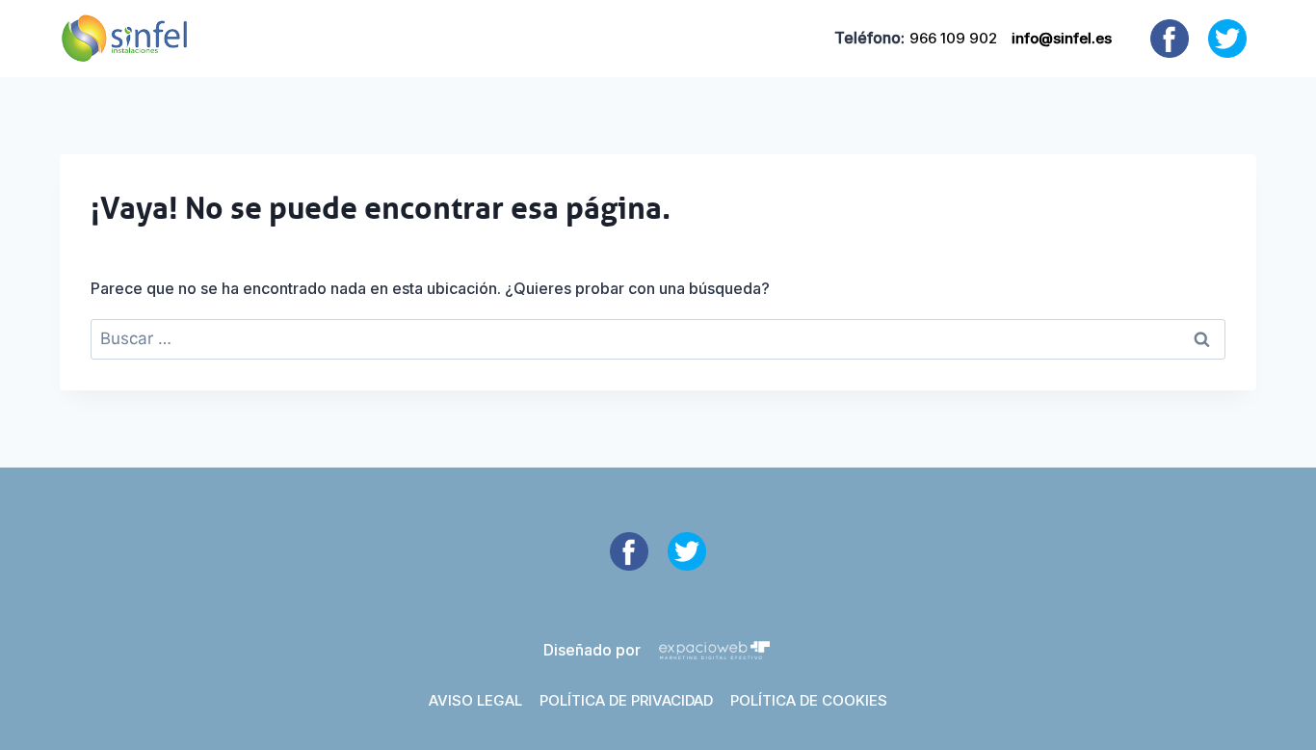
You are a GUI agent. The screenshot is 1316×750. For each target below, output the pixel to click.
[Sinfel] (125, 38)
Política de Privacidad (626, 700)
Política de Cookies (808, 700)
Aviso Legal (475, 700)
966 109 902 (953, 38)
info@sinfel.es (1062, 38)
